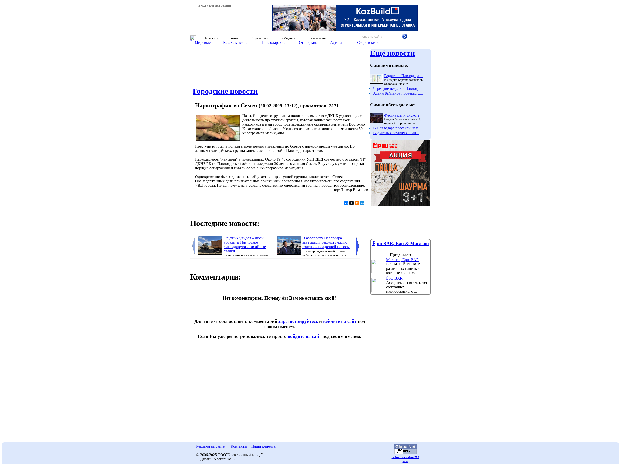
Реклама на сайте (210, 446)
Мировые (203, 42)
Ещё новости (392, 53)
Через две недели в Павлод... (397, 88)
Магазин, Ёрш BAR (402, 260)
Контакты (239, 446)
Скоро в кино (368, 42)
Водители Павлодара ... (403, 76)
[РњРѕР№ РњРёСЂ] (362, 203)
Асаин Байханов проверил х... (398, 93)
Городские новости (225, 91)
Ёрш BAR (394, 278)
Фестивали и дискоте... (403, 115)
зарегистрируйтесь (298, 321)
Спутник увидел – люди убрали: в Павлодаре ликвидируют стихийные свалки (245, 244)
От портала (308, 42)
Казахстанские (235, 42)
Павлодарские (273, 42)
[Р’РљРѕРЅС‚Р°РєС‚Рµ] (346, 203)
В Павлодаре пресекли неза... (397, 128)
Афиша (336, 42)
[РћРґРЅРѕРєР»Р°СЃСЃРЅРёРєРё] (357, 203)
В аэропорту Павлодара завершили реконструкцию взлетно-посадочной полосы (326, 242)
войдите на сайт (340, 321)
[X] (351, 203)
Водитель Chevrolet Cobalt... (396, 133)
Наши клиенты (263, 446)
